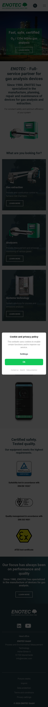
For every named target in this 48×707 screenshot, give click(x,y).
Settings (24, 354)
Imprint (22, 370)
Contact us (14, 370)
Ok (24, 362)
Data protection (31, 370)
